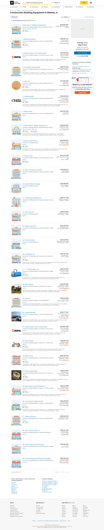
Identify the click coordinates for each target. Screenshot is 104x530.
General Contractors (46, 492)
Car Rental (44, 487)
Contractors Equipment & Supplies (47, 157)
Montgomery (14, 492)
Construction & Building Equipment (30, 27)
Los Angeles (75, 513)
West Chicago (14, 487)
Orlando (85, 511)
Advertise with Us (14, 508)
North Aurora (14, 491)
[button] (91, 2)
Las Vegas (75, 511)
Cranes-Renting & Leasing (45, 69)
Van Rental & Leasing (44, 55)
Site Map (38, 510)
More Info (34, 28)
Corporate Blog (13, 510)
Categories (38, 511)
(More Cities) (72, 502)
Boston (63, 510)
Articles (38, 505)
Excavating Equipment (44, 300)
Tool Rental (41, 357)
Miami (84, 505)
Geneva (13, 486)
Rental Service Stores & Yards (49, 483)
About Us (12, 505)
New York (85, 508)
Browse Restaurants (40, 513)
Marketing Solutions (14, 514)
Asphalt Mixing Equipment (45, 432)
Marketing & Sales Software (16, 516)
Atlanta (63, 505)
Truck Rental (45, 485)
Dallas (63, 514)
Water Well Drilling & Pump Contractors (48, 27)
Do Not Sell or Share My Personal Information (48, 520)
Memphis (75, 516)
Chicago (64, 513)
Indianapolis (75, 508)
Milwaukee (85, 507)
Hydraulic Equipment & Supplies (46, 446)
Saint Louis (85, 516)
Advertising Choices (14, 511)
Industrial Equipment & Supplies (54, 256)
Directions (29, 28)
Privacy (34, 520)
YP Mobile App (39, 508)
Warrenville (14, 488)
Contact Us (12, 507)
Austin (63, 507)
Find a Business (39, 507)
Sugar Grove (14, 493)
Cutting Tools (42, 342)
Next (68, 472)
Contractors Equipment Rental (46, 41)
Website (24, 28)
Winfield (13, 489)
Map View (15, 17)
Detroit (74, 505)
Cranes (53, 69)
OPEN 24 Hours (31, 20)
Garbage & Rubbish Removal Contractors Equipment (51, 83)
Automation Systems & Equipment (54, 373)
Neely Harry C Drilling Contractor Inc (34, 25)
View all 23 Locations (64, 97)
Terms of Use (63, 520)
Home (11, 10)
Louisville (75, 514)
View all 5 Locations (64, 313)
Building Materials (46, 489)
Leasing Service (42, 256)
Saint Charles (14, 485)
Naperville (13, 482)
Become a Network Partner (16, 513)
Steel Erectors (42, 373)
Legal (69, 520)
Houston (74, 507)
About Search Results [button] (89, 17)
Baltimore (64, 508)
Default (66, 17)
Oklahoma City (86, 510)
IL (14, 10)
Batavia (18, 10)
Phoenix (85, 514)
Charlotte (64, 511)
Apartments (41, 388)
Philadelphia (86, 513)
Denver (63, 516)
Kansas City (75, 510)
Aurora (12, 483)
